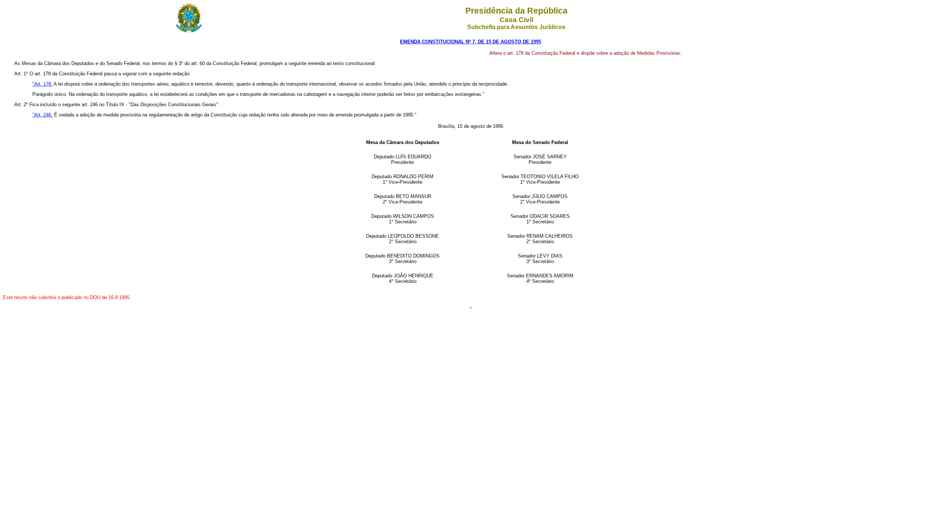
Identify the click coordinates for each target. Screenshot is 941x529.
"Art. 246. (42, 115)
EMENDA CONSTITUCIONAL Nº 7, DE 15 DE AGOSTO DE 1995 (470, 41)
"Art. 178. (42, 84)
